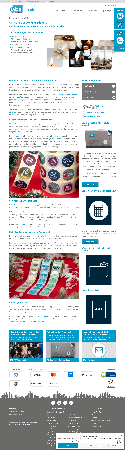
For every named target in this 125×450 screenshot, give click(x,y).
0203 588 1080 (19, 360)
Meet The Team (97, 412)
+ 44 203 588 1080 (17, 2)
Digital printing (15, 136)
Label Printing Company (75, 432)
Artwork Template (73, 423)
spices (11, 97)
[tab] (99, 86)
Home (11, 18)
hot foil (52, 246)
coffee (20, 97)
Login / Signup (111, 5)
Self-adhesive (14, 205)
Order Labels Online (53, 434)
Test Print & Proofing (74, 426)
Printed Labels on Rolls (75, 415)
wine (68, 94)
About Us (95, 415)
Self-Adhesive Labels (75, 418)
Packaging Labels (52, 429)
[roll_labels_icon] (99, 270)
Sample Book (51, 418)
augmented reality (27, 141)
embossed (75, 246)
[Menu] (122, 437)
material (12, 112)
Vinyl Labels (51, 437)
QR (50, 139)
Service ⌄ (95, 10)
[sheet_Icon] (99, 309)
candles (74, 94)
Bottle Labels (72, 420)
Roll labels (13, 212)
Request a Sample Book (60, 360)
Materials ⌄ (79, 10)
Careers (94, 418)
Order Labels (90, 184)
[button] (121, 436)
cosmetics (62, 94)
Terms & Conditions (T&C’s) (101, 420)
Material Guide (51, 440)
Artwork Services (52, 423)
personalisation (18, 36)
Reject (90, 445)
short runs (13, 227)
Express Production (53, 432)
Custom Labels (52, 426)
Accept (68, 445)
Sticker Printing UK (74, 429)
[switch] (119, 442)
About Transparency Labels (55, 446)
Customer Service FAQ (54, 443)
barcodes (58, 139)
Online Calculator (52, 420)
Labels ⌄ (63, 10)
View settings (111, 445)
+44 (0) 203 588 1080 (95, 112)
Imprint (94, 423)
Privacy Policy (96, 426)
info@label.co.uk (34, 2)
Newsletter (52, 2)
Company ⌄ (110, 10)
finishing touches (39, 243)
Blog (93, 432)
